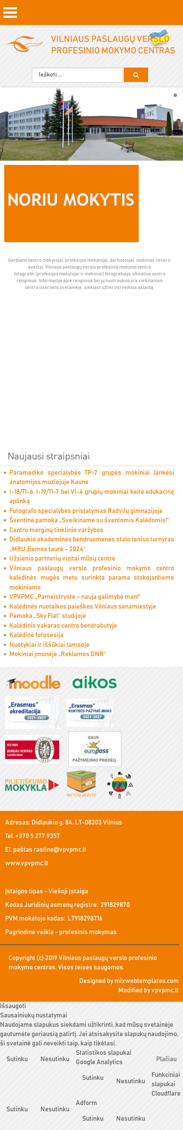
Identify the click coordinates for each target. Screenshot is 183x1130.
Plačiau (166, 1059)
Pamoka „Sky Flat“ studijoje (47, 616)
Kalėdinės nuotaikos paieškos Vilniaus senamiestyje (82, 606)
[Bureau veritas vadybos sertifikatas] (35, 750)
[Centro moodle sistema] (36, 683)
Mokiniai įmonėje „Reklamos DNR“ (57, 654)
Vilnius (112, 822)
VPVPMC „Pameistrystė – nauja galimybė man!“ (74, 597)
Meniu (10, 15)
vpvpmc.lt (165, 990)
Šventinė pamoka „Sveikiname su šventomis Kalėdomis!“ (89, 520)
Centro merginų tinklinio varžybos (56, 530)
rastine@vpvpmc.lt (60, 850)
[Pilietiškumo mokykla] (35, 785)
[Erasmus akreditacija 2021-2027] (35, 713)
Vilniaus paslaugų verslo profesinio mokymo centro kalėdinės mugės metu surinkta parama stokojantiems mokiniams (91, 578)
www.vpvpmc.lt (26, 863)
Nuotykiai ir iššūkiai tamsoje (49, 645)
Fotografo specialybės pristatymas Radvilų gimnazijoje (86, 511)
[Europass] (98, 750)
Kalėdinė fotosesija (36, 635)
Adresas (17, 822)
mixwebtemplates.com (146, 981)
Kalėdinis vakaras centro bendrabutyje (63, 626)
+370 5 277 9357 (37, 836)
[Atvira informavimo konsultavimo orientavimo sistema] (98, 683)
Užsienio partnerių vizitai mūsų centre (62, 558)
